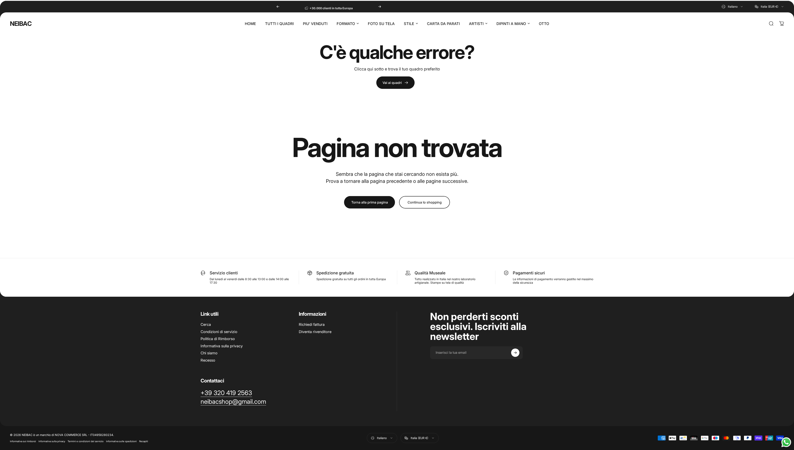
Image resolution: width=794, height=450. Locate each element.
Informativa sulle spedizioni (121, 441)
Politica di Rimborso (218, 339)
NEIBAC (21, 23)
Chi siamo (209, 353)
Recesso (208, 360)
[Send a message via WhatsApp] (786, 442)
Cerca (206, 324)
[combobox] (732, 6)
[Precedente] (277, 6)
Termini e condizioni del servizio (86, 441)
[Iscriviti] (515, 353)
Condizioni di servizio (219, 332)
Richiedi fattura (312, 324)
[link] (395, 82)
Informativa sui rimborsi (23, 441)
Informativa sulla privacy (222, 346)
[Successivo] (379, 6)
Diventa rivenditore (315, 332)
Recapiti (143, 441)
